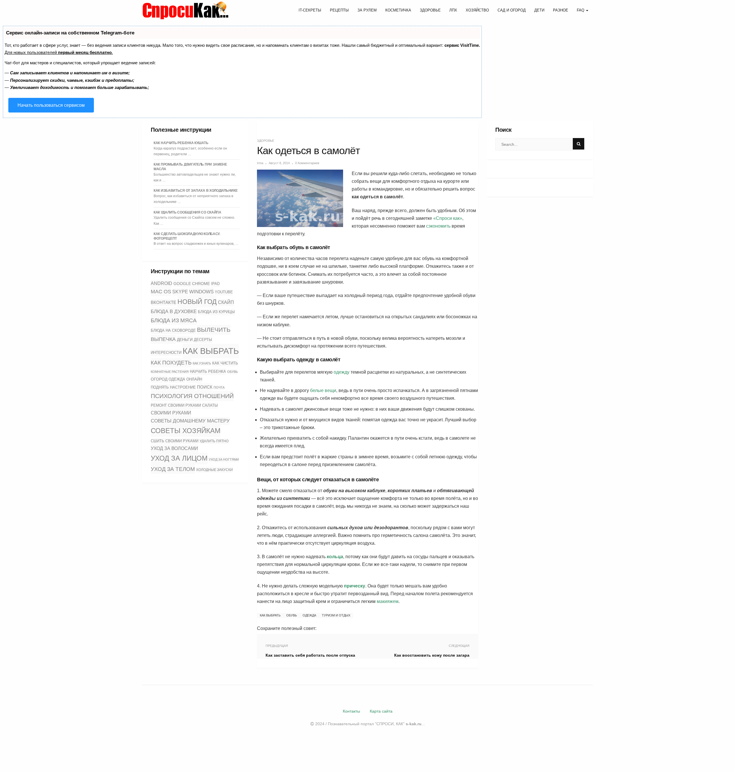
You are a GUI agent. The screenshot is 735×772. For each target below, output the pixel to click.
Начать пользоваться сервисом (51, 105)
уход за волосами (174, 448)
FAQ (581, 10)
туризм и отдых (336, 615)
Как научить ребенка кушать (181, 143)
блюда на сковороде (173, 331)
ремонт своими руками (176, 405)
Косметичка (398, 10)
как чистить (225, 363)
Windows (201, 291)
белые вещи (323, 390)
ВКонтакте (163, 302)
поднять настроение (173, 387)
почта (219, 387)
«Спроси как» (447, 218)
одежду (341, 372)
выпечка (163, 339)
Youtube (224, 292)
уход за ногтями (224, 459)
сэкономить (438, 226)
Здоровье (430, 10)
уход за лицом (179, 458)
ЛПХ (453, 10)
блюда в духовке (174, 311)
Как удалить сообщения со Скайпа (187, 212)
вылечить (214, 329)
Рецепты (339, 10)
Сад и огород (512, 10)
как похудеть (171, 363)
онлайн (194, 379)
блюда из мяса (174, 320)
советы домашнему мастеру (190, 421)
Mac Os (161, 291)
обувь (232, 371)
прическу (354, 585)
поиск (204, 387)
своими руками (171, 412)
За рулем (367, 10)
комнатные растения (170, 371)
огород (159, 379)
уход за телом (173, 469)
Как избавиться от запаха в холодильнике (195, 191)
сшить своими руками (174, 441)
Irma (260, 163)
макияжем (388, 601)
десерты (203, 340)
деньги (185, 339)
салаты (210, 405)
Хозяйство (477, 10)
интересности (166, 352)
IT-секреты (310, 10)
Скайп (226, 302)
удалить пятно (214, 441)
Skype (180, 291)
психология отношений (192, 396)
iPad (215, 284)
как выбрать (211, 351)
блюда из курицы (216, 312)
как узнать (202, 363)
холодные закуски (214, 470)
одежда (177, 379)
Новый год (197, 301)
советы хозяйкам (185, 431)
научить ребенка (208, 371)
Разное (560, 10)
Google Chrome (191, 283)
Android (161, 283)
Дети (539, 10)
